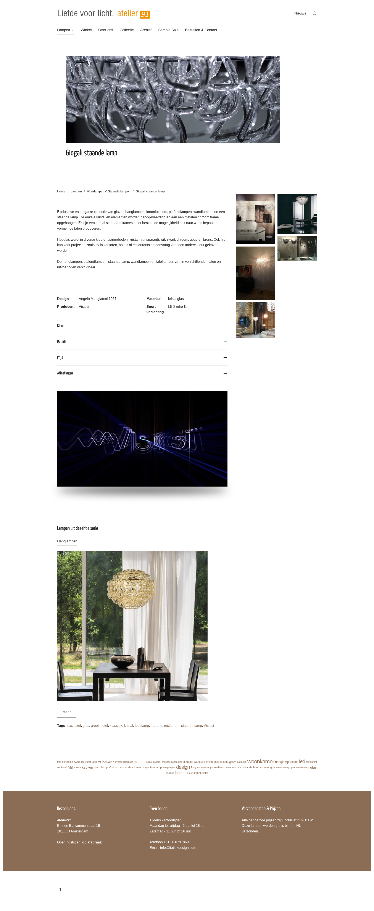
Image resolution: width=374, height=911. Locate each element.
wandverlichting (203, 761)
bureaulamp (231, 767)
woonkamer (260, 761)
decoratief (86, 762)
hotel (104, 725)
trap (59, 762)
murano (156, 725)
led (302, 761)
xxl (120, 767)
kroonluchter (200, 772)
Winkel (86, 30)
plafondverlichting (300, 767)
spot (125, 767)
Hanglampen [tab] (67, 541)
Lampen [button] (63, 30)
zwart (77, 762)
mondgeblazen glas (172, 762)
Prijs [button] (60, 357)
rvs (240, 767)
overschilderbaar (124, 762)
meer (67, 712)
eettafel (62, 767)
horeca (77, 767)
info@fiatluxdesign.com (178, 848)
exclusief (74, 725)
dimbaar (188, 761)
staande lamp (191, 725)
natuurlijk (242, 762)
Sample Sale (168, 30)
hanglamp (282, 762)
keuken (87, 767)
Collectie (127, 30)
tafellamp (156, 767)
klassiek (116, 725)
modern (139, 762)
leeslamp (142, 725)
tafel (94, 761)
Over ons (105, 30)
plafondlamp (221, 761)
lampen (180, 773)
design (183, 767)
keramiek (67, 761)
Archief (146, 30)
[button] (315, 13)
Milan (149, 762)
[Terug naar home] (103, 13)
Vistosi (209, 725)
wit (99, 761)
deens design (283, 767)
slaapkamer (135, 767)
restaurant (171, 725)
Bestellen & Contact (201, 30)
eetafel (294, 761)
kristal (128, 725)
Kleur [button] (60, 326)
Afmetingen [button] (65, 373)
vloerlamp (218, 767)
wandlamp (101, 767)
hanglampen (169, 767)
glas (86, 725)
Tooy (193, 767)
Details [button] (61, 342)
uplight (146, 767)
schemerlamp (204, 767)
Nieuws (300, 13)
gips (272, 767)
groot (95, 725)
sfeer (190, 773)
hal (70, 767)
